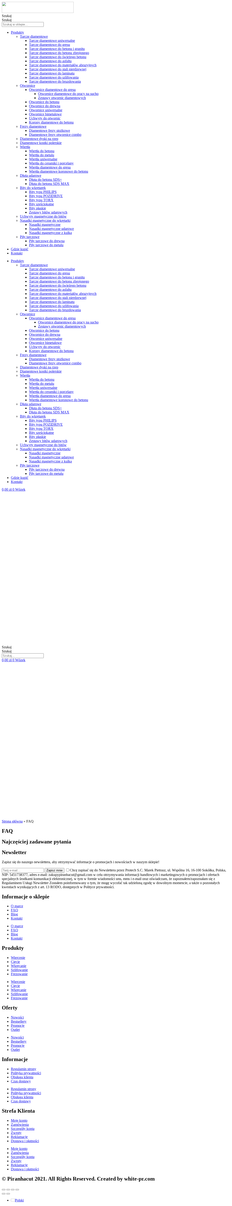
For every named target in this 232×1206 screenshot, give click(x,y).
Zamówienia (20, 1124)
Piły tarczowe (29, 237)
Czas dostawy (21, 1081)
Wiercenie (18, 958)
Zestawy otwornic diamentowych (62, 98)
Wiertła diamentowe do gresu (50, 167)
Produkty (17, 32)
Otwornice (27, 85)
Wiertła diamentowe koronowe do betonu (58, 171)
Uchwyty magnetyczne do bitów (43, 216)
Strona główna (12, 821)
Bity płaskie (37, 208)
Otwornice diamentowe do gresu (52, 90)
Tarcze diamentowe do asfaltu (50, 61)
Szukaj (7, 16)
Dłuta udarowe (30, 175)
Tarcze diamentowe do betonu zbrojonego (59, 53)
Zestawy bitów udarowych (48, 212)
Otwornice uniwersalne (45, 110)
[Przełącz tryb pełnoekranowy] (12, 1189)
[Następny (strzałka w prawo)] (8, 1193)
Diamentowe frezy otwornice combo (55, 135)
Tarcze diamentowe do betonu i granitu (57, 49)
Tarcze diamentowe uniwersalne (52, 40)
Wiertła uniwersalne (43, 159)
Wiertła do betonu (41, 151)
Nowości (17, 1017)
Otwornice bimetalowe (45, 114)
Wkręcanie (18, 966)
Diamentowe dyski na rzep (39, 139)
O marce (17, 906)
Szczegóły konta (22, 1129)
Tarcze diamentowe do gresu (49, 45)
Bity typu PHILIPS (43, 192)
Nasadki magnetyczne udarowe (51, 229)
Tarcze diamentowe (34, 36)
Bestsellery (19, 1021)
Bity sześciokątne (41, 204)
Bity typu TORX (41, 200)
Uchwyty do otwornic (44, 118)
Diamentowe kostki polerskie (41, 143)
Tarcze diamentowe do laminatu (52, 73)
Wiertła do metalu (41, 155)
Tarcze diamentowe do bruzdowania (55, 81)
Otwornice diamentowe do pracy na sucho (68, 94)
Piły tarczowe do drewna (47, 241)
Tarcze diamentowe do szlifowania (54, 77)
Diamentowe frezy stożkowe (49, 130)
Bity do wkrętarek (33, 188)
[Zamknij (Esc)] (3, 1189)
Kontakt (16, 253)
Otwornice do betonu (44, 102)
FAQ (14, 910)
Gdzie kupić (19, 249)
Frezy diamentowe (33, 126)
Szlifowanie (19, 970)
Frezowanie (19, 974)
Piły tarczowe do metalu (46, 245)
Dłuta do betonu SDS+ (45, 180)
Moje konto (19, 1120)
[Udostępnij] (8, 1189)
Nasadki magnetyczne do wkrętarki (45, 220)
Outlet (15, 1030)
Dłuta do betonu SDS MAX (49, 184)
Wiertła (25, 147)
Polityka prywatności (26, 1073)
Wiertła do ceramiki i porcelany (51, 163)
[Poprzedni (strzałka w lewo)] (3, 1193)
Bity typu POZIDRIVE (46, 196)
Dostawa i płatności (25, 1141)
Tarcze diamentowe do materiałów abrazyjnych (63, 65)
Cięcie (15, 962)
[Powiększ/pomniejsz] (17, 1189)
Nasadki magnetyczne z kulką (50, 233)
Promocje (17, 1025)
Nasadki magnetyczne (44, 224)
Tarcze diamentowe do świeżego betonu (57, 57)
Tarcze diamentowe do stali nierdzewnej (57, 69)
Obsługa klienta (22, 1077)
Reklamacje (19, 1137)
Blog (14, 914)
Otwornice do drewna (44, 106)
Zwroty (16, 1133)
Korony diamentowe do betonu (51, 122)
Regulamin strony (23, 1069)
